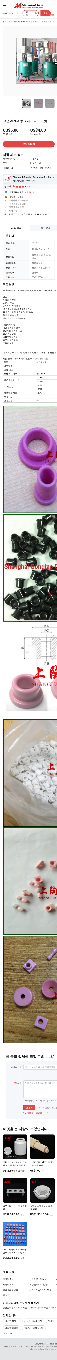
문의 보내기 (29, 144)
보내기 (29, 1107)
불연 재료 (34, 21)
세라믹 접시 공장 (12, 1320)
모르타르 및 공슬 (10, 1289)
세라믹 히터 (8, 1284)
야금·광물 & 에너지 (20, 21)
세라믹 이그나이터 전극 (40, 1289)
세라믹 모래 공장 (34, 1320)
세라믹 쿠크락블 (37, 1279)
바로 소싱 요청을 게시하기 (37, 1112)
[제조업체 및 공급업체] (28, 5)
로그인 (40, 214)
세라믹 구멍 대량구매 (33, 1327)
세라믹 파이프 (11, 1327)
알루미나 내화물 (48, 21)
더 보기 (6, 1333)
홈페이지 (6, 21)
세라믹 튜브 (8, 1279)
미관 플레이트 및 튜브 (39, 1284)
